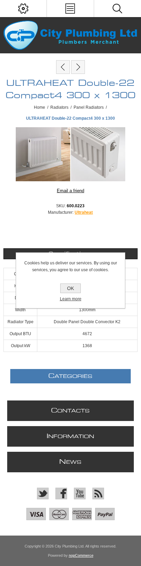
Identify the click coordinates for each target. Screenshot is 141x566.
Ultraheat (84, 212)
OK (70, 288)
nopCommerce (81, 555)
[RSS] (98, 493)
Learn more (70, 299)
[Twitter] (42, 493)
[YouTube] (79, 493)
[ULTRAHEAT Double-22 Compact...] (63, 67)
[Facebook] (61, 493)
